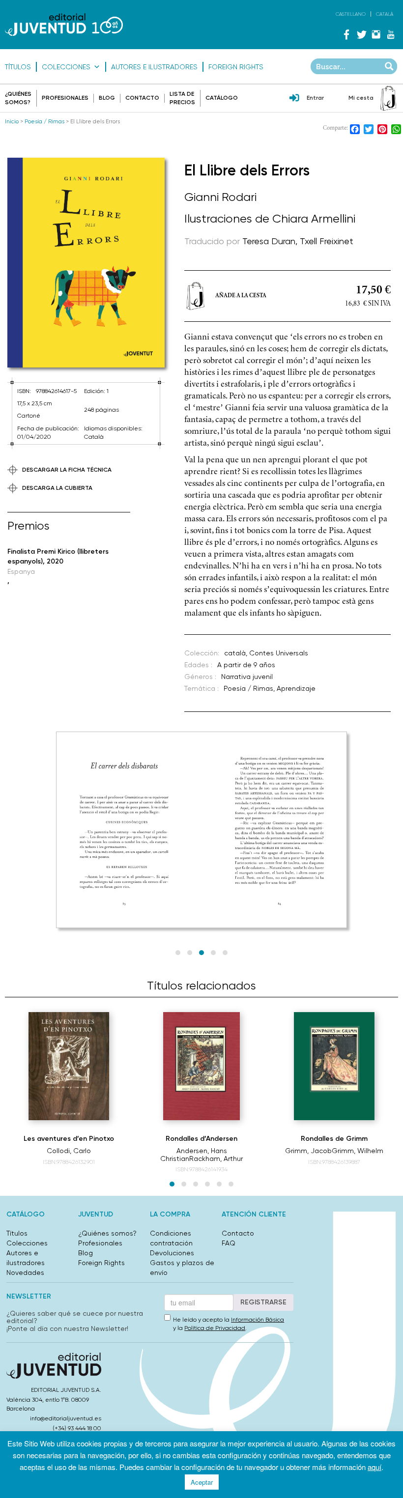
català (235, 653)
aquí (374, 1467)
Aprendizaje (296, 688)
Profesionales (65, 97)
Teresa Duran (268, 241)
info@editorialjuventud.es (65, 1418)
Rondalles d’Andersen (201, 1138)
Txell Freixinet (326, 241)
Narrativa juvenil (247, 676)
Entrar (315, 97)
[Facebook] (346, 34)
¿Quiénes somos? (107, 1233)
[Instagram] (376, 34)
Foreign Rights (235, 67)
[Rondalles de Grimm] (334, 1066)
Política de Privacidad (214, 1328)
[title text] (64, 24)
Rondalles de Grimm (334, 1138)
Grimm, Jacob (308, 1151)
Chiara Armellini (313, 219)
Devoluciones (172, 1253)
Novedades (25, 1272)
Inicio (12, 121)
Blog (107, 97)
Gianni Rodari (220, 197)
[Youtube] (390, 34)
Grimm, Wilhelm (357, 1151)
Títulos (18, 67)
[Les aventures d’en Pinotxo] (69, 1066)
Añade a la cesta (240, 296)
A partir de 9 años (246, 665)
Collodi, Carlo (69, 1151)
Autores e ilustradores (154, 67)
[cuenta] (294, 99)
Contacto (142, 97)
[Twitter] (361, 34)
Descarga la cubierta (57, 487)
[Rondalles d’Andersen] (201, 1066)
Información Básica (257, 1319)
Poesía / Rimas (44, 121)
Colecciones (66, 67)
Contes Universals (278, 653)
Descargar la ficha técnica (67, 469)
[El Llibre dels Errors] (86, 262)
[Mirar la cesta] (388, 98)
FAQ (228, 1243)
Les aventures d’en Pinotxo (69, 1138)
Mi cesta (361, 97)
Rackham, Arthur (216, 1158)
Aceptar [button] (202, 1482)
